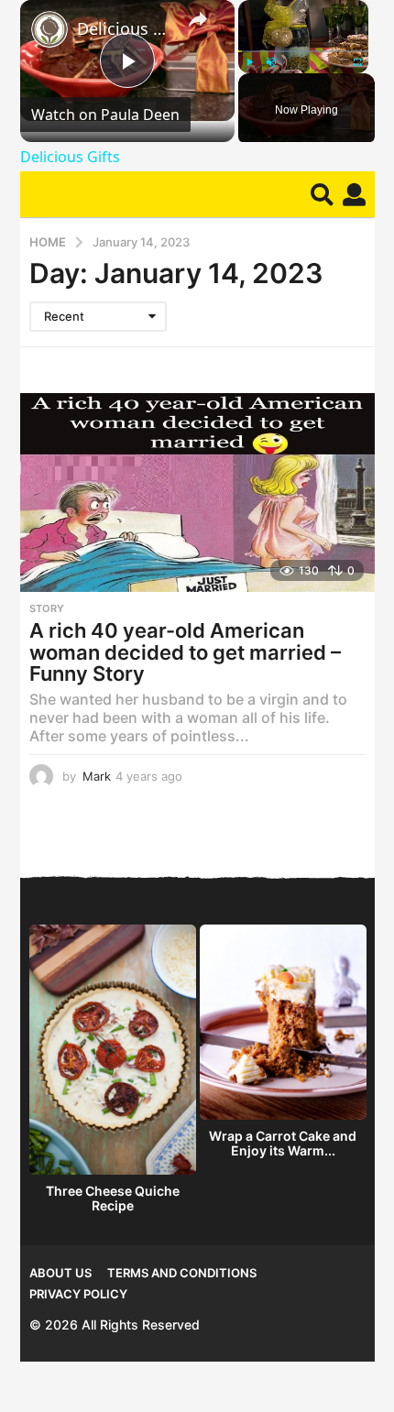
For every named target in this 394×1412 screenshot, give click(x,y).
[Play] (249, 62)
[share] (197, 19)
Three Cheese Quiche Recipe (113, 1198)
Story (46, 608)
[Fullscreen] (357, 62)
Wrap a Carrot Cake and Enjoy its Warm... (282, 1143)
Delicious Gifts (124, 28)
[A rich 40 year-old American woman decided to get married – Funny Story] (197, 492)
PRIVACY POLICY (78, 1293)
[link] (49, 29)
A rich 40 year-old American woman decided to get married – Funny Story (185, 651)
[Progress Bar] (303, 51)
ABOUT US (60, 1272)
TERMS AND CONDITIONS (182, 1272)
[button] (322, 194)
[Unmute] (271, 62)
